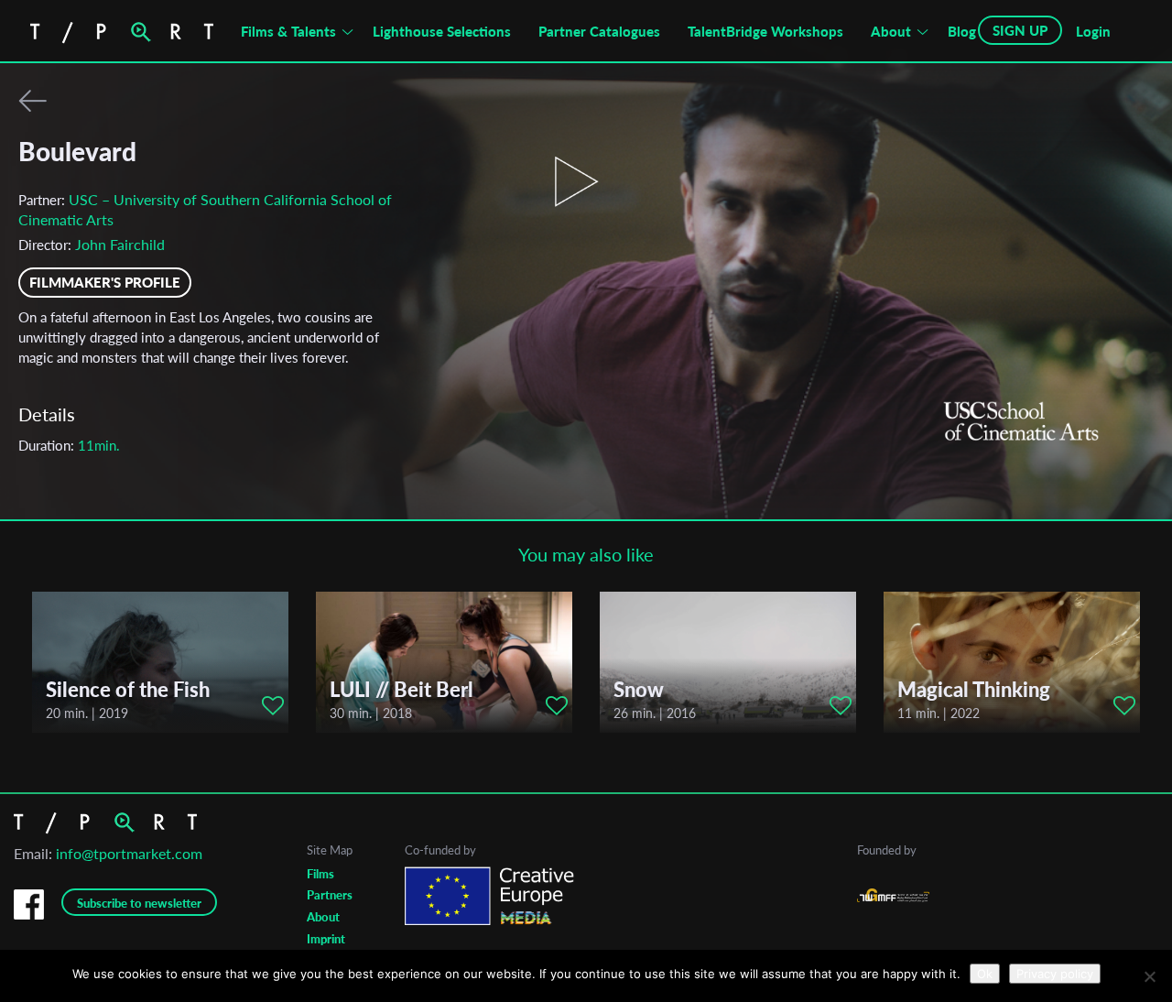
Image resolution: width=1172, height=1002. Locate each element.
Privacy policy (1054, 973)
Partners (330, 895)
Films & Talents (288, 31)
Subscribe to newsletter (139, 903)
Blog (962, 31)
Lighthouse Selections (442, 31)
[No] (1149, 976)
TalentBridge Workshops (765, 31)
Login (1093, 31)
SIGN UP (1020, 30)
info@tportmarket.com (129, 853)
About (891, 31)
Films (320, 873)
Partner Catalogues (599, 31)
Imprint (326, 938)
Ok (985, 973)
